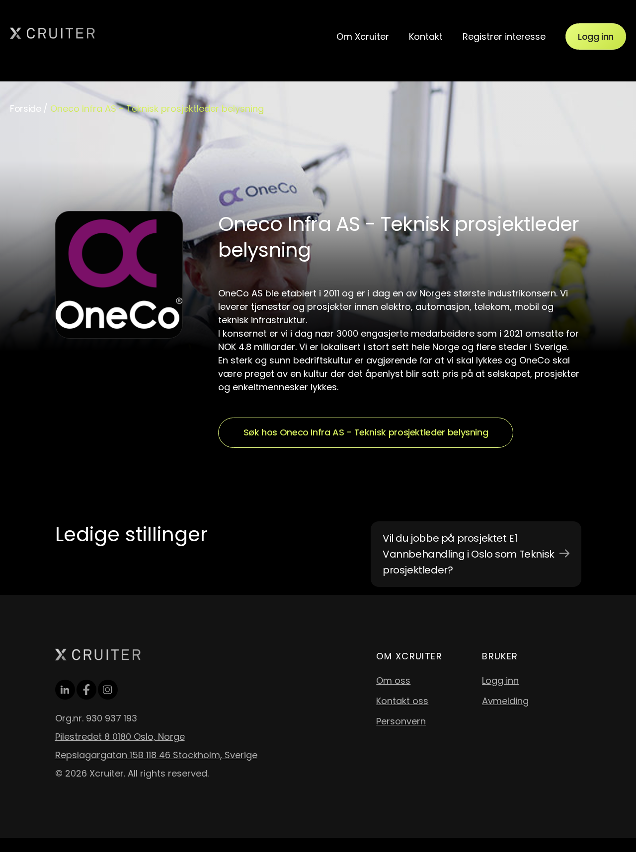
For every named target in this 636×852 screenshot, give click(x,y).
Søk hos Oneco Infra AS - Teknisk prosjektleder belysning (365, 432)
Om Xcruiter (362, 36)
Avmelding (505, 701)
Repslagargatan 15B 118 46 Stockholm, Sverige (156, 755)
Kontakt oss (402, 701)
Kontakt (426, 36)
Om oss (393, 680)
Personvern (401, 721)
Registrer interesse (504, 36)
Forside (25, 108)
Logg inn (596, 36)
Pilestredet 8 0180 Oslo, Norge (120, 736)
